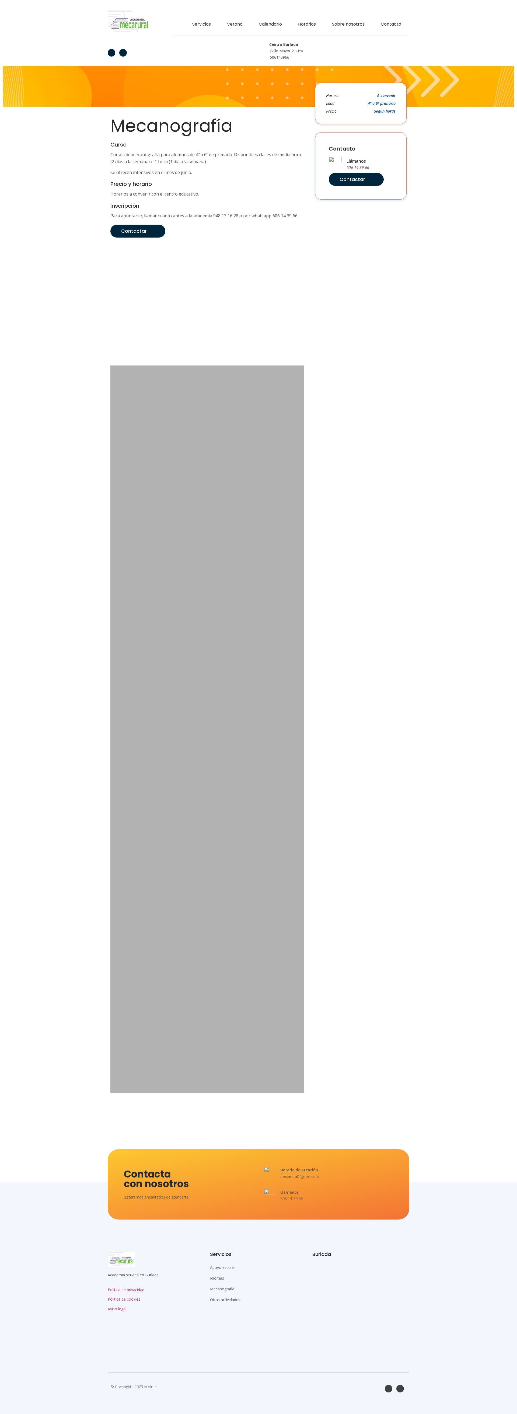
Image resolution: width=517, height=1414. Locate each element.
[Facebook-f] (111, 53)
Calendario (270, 24)
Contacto (391, 24)
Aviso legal (117, 1308)
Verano (235, 24)
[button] (207, 244)
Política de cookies (124, 1299)
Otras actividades (225, 1299)
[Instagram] (123, 53)
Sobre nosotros (348, 24)
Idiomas (217, 1278)
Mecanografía (222, 1288)
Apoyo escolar (222, 1267)
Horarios (307, 24)
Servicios (201, 24)
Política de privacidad (126, 1289)
